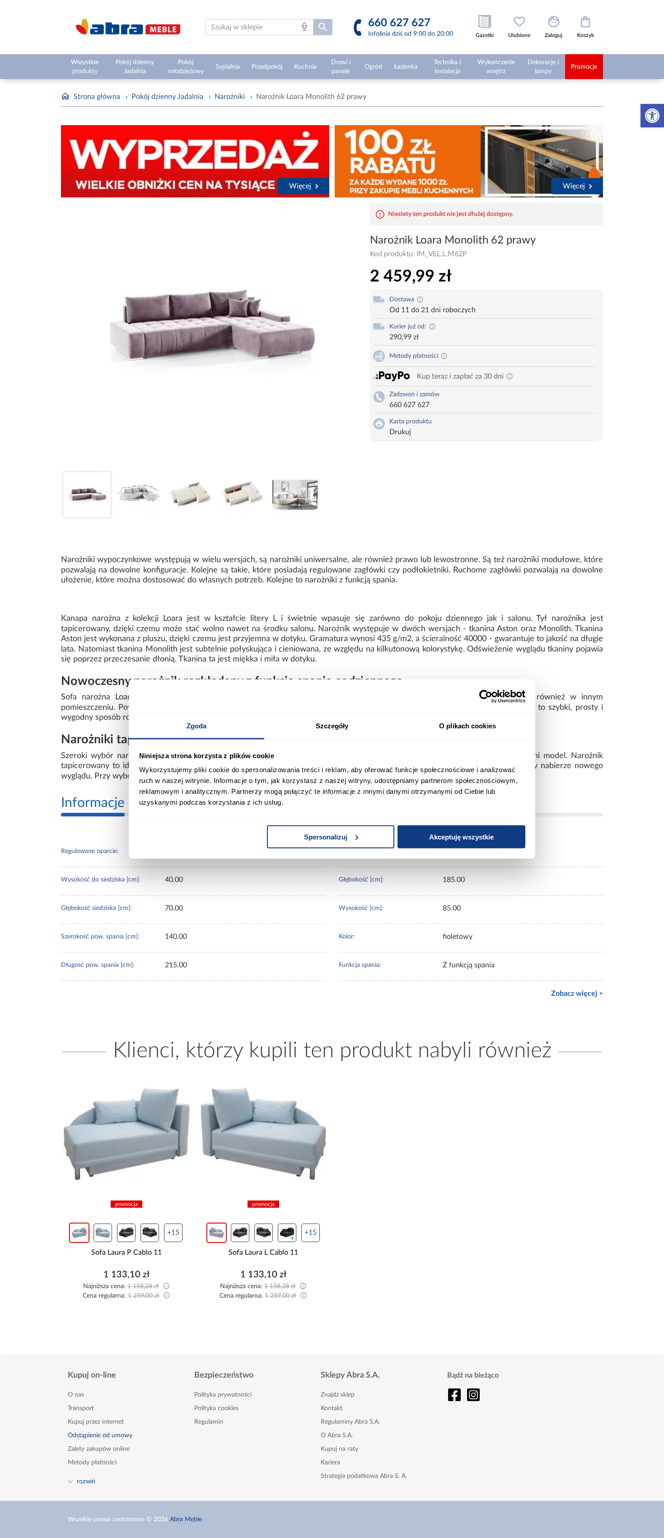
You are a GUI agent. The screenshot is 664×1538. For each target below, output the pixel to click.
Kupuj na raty (339, 1449)
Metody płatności (92, 1462)
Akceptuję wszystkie (461, 836)
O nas (76, 1395)
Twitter (473, 1395)
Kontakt (331, 1408)
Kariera (330, 1462)
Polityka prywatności (223, 1395)
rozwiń (86, 1481)
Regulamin (208, 1422)
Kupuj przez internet (96, 1422)
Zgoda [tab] (197, 726)
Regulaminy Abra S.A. (350, 1422)
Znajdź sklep (338, 1395)
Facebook (454, 1395)
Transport (81, 1408)
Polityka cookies (216, 1408)
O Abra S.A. (337, 1435)
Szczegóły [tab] (332, 726)
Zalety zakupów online (99, 1449)
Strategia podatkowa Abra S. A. (364, 1476)
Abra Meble (186, 1519)
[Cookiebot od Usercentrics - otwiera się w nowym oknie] (485, 696)
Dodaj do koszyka (132, 1301)
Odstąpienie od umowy (100, 1435)
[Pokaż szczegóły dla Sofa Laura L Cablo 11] (264, 1133)
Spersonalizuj (325, 836)
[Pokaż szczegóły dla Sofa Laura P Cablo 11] (126, 1133)
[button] (652, 115)
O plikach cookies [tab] (467, 726)
